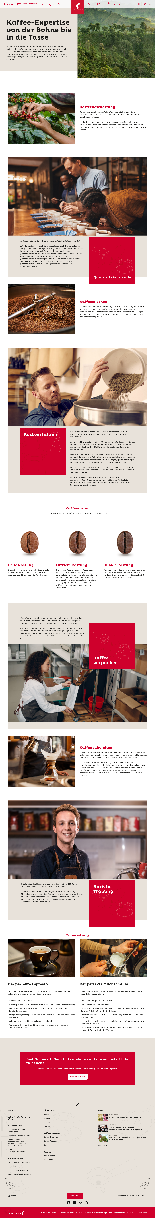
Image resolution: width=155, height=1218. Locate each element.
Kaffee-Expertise (51, 1137)
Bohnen (47, 1118)
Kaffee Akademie (101, 4)
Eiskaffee (11, 5)
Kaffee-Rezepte (50, 1141)
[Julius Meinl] (5, 4)
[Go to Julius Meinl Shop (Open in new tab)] (145, 4)
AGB (131, 1213)
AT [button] (150, 4)
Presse (63, 1213)
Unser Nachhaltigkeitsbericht (17, 1150)
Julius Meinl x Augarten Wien (27, 4)
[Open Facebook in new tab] (74, 1202)
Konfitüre (48, 1126)
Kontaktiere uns (77, 1076)
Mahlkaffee (48, 1122)
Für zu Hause (90, 4)
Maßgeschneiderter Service (19, 1162)
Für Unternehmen (62, 4)
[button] (139, 4)
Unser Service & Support (18, 1170)
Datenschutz (85, 1213)
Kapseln (47, 1114)
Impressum (72, 1213)
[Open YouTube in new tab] (80, 1202)
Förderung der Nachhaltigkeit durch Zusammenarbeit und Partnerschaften (17, 1142)
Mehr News (103, 1145)
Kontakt (117, 5)
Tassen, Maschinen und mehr (20, 1174)
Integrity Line (141, 1213)
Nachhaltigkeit (47, 5)
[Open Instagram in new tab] (86, 1202)
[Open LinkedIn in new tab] (68, 1202)
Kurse (46, 1145)
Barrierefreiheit (121, 1213)
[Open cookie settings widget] (7, 1210)
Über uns (110, 4)
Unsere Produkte (15, 1166)
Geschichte (48, 1160)
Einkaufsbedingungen (102, 1213)
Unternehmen (49, 1156)
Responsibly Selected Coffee (19, 1136)
